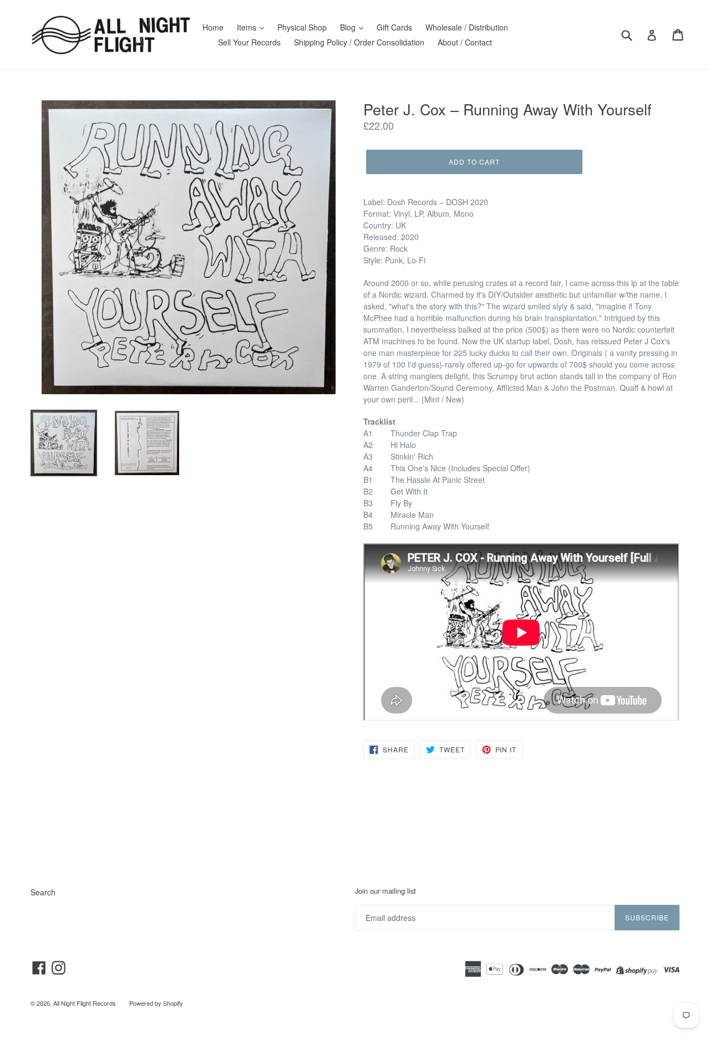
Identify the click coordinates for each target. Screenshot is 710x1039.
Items (247, 27)
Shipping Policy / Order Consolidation (359, 42)
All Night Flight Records (84, 1003)
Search (43, 892)
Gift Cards (394, 27)
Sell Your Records (249, 42)
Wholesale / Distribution (466, 27)
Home (213, 27)
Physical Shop (302, 27)
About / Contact (465, 42)
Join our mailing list (385, 891)
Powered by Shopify (156, 1003)
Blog (349, 27)
